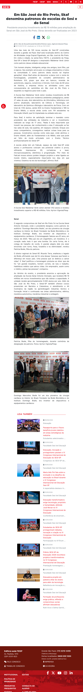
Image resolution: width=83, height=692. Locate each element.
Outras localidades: (56, 657)
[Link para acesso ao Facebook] (48, 673)
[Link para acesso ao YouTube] (59, 673)
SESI (49, 2)
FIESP (35, 2)
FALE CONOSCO (13, 662)
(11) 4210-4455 (64, 651)
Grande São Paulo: (56, 652)
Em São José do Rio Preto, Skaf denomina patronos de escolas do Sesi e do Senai (41, 19)
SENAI (55, 2)
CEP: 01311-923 (10, 656)
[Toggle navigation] (80, 7)
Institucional (11, 675)
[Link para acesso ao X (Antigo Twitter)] (53, 673)
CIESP (42, 2)
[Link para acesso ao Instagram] (65, 673)
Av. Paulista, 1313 (11, 654)
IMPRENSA (49, 662)
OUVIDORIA (50, 666)
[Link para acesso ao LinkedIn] (71, 673)
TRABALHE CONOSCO (15, 666)
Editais (25, 675)
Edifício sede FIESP (13, 651)
